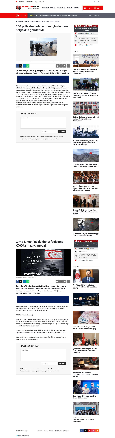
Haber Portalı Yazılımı (23, 435)
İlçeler (52, 8)
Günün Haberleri (29, 1)
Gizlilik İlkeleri (58, 430)
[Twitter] (20, 66)
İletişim (51, 430)
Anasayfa (20, 21)
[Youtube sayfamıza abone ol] (89, 430)
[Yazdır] (57, 66)
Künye (45, 430)
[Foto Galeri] (98, 1)
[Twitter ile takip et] (86, 430)
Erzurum (45, 8)
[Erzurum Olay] (27, 7)
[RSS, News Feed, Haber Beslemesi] (97, 430)
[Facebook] (17, 66)
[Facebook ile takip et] (82, 430)
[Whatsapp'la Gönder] (27, 66)
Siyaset (76, 8)
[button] (61, 66)
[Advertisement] (8, 41)
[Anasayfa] (16, 1)
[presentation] (21, 15)
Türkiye (69, 8)
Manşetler (21, 1)
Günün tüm (94, 15)
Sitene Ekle (41, 1)
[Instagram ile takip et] (93, 430)
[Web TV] (95, 1)
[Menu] (84, 7)
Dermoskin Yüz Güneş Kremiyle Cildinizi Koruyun (49, 15)
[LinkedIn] (24, 66)
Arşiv (36, 1)
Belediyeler (61, 8)
